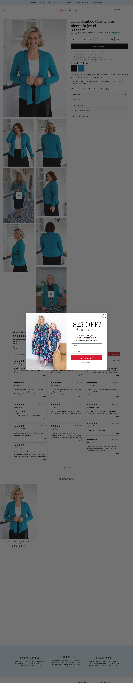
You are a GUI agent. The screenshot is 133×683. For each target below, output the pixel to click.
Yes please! (87, 358)
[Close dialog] (104, 316)
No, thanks (86, 362)
